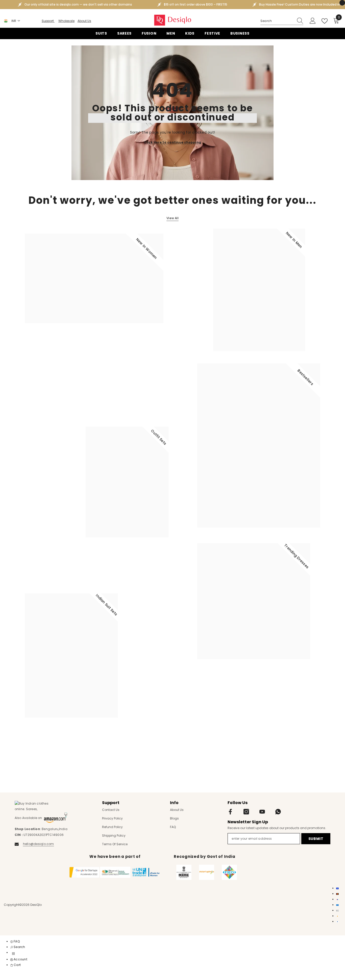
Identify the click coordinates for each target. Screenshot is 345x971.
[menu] (13, 954)
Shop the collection (44, 345)
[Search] (281, 21)
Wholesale (66, 21)
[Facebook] (230, 812)
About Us (84, 21)
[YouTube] (262, 812)
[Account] (313, 21)
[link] (17, 947)
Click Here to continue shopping (172, 142)
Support (48, 21)
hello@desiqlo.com (38, 844)
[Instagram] (246, 812)
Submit (316, 838)
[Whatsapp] (278, 812)
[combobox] (277, 21)
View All (172, 218)
